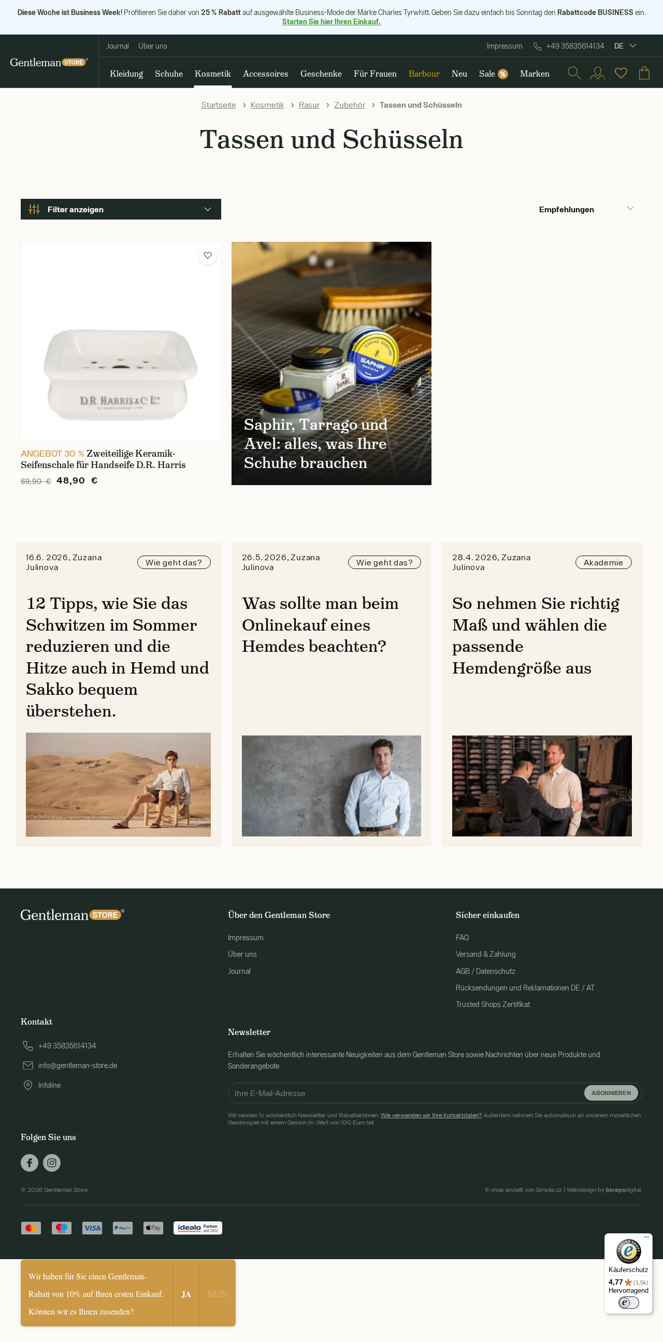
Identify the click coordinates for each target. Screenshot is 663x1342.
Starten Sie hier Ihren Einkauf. (331, 21)
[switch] (628, 1302)
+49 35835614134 (575, 46)
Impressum (505, 46)
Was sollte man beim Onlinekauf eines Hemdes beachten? (320, 624)
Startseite (218, 104)
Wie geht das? (174, 562)
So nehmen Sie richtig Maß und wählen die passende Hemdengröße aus (535, 635)
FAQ (462, 937)
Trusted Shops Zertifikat (493, 1004)
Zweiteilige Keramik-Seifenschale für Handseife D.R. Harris (103, 459)
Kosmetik (267, 104)
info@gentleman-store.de (77, 1065)
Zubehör (349, 104)
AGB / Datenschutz (485, 971)
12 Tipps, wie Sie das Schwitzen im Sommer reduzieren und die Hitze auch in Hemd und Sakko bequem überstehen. (117, 657)
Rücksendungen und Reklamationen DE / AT (525, 988)
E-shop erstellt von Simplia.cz (523, 1189)
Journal (117, 46)
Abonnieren (611, 1092)
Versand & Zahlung (486, 954)
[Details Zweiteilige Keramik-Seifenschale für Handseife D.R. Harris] (121, 342)
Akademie (604, 562)
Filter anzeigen (76, 209)
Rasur (309, 104)
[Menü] (646, 1239)
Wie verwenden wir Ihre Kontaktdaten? (431, 1115)
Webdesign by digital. (604, 1189)
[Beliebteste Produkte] (621, 73)
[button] (207, 255)
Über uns (152, 46)
